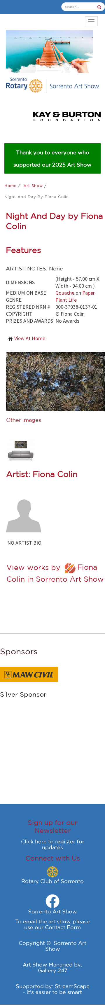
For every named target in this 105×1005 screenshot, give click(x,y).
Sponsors (19, 651)
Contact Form (63, 927)
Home (11, 185)
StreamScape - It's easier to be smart (56, 989)
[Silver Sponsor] (29, 674)
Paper (88, 292)
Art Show (33, 185)
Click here (34, 841)
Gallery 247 (52, 970)
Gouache (64, 292)
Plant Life (66, 299)
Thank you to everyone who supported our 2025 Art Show (52, 158)
